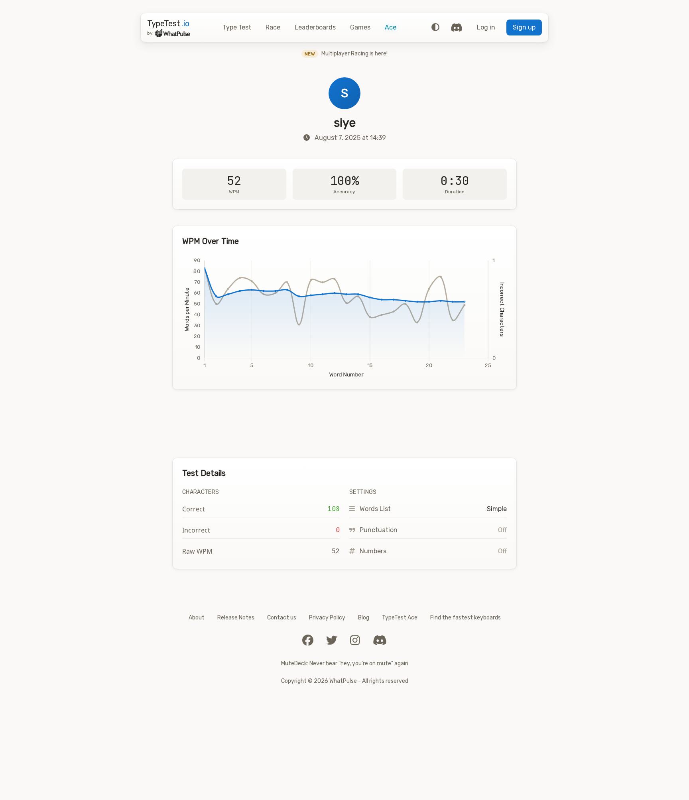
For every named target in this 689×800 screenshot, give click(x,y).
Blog (363, 617)
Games (360, 27)
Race (273, 27)
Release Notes (235, 617)
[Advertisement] (344, 424)
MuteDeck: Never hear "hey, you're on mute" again (344, 663)
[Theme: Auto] (435, 27)
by (150, 33)
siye (345, 123)
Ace (390, 27)
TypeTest (168, 23)
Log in (486, 27)
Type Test (236, 27)
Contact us (281, 617)
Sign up (524, 27)
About (197, 617)
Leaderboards (315, 27)
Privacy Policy (327, 617)
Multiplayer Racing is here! (346, 53)
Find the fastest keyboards (465, 617)
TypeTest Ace (399, 617)
